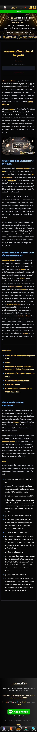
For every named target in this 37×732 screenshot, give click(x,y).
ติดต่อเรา (33, 730)
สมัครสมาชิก (26, 730)
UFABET (8, 362)
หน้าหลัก (4, 730)
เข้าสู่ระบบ (18, 731)
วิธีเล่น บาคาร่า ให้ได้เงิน (12, 384)
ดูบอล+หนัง (11, 730)
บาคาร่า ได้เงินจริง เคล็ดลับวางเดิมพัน (17, 380)
